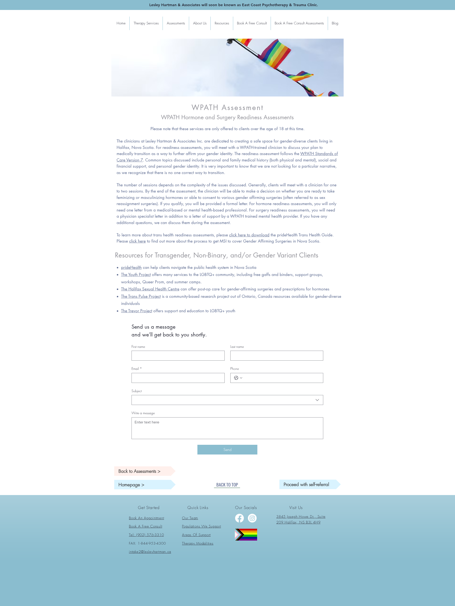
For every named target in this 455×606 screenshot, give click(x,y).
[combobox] (227, 400)
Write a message (143, 413)
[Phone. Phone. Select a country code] (238, 378)
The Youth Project (136, 274)
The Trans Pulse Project (141, 296)
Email (137, 368)
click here (137, 241)
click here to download (249, 235)
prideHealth (131, 267)
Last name (237, 346)
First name (138, 346)
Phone (234, 368)
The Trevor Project (136, 310)
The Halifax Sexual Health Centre (150, 289)
